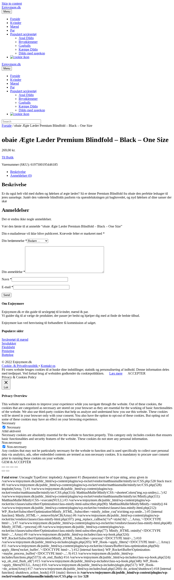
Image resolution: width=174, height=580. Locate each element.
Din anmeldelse (13, 272)
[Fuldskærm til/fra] (12, 467)
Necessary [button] (8, 423)
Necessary (14, 427)
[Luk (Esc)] (3, 467)
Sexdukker (9, 343)
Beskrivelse (18, 172)
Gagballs (25, 45)
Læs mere (115, 373)
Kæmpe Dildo (28, 49)
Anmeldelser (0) (21, 175)
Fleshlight (8, 347)
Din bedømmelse (14, 240)
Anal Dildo (26, 38)
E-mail (7, 287)
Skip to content (12, 3)
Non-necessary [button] (12, 442)
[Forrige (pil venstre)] (3, 470)
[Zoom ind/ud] (16, 467)
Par (12, 30)
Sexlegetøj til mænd (15, 339)
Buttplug (7, 355)
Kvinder (15, 23)
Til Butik (8, 157)
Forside (15, 19)
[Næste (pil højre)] (7, 470)
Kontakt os (48, 366)
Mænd (14, 26)
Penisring (8, 351)
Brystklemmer (28, 42)
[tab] (91, 172)
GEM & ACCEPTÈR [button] (16, 462)
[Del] (7, 467)
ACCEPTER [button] (137, 373)
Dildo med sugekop (32, 53)
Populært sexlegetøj (23, 34)
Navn (7, 279)
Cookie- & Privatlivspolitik (20, 366)
